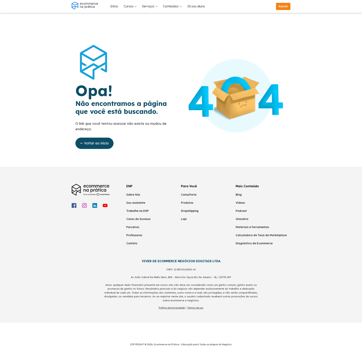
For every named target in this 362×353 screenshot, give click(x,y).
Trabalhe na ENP (137, 211)
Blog (239, 194)
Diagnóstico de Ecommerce (254, 243)
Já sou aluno (196, 6)
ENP (129, 186)
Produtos (187, 202)
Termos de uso (195, 307)
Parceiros (132, 227)
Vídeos (240, 202)
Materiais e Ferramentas (252, 227)
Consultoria (188, 194)
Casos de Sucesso (138, 219)
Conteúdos (171, 6)
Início (114, 6)
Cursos (128, 6)
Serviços (148, 6)
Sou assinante (135, 202)
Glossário (242, 219)
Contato (131, 243)
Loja (184, 219)
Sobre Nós (133, 194)
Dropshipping (190, 211)
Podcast (241, 211)
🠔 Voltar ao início (94, 143)
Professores (134, 235)
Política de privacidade (172, 307)
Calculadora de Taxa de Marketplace (261, 235)
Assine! (283, 6)
